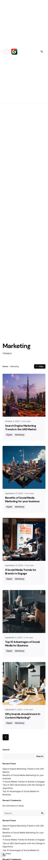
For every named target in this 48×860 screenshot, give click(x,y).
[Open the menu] (6, 51)
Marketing (19, 435)
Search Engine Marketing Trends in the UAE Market (20, 427)
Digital (9, 435)
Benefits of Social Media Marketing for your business (22, 499)
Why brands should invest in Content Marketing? (22, 715)
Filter (41, 366)
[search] (42, 813)
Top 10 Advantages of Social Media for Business (22, 643)
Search (6, 749)
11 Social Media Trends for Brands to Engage (24, 781)
